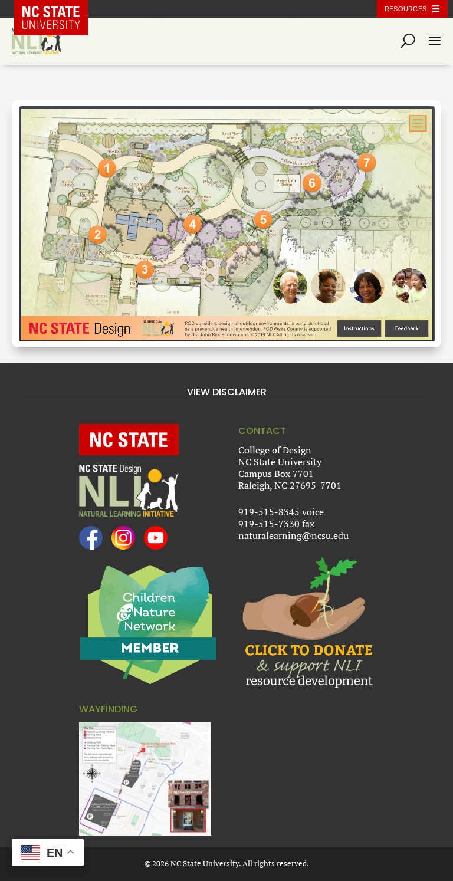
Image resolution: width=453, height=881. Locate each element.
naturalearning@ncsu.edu (293, 535)
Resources (405, 8)
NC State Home (60, 9)
